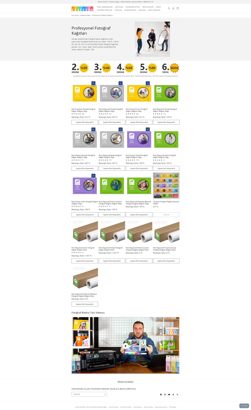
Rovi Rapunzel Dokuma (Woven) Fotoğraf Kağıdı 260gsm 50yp (138, 203)
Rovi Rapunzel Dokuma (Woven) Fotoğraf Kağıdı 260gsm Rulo (84, 295)
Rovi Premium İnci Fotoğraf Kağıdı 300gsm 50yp (136, 110)
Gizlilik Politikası (114, 407)
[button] (169, 8)
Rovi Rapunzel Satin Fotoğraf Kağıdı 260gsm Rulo (83, 249)
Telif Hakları (172, 407)
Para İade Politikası (126, 407)
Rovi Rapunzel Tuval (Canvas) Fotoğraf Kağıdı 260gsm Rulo (164, 249)
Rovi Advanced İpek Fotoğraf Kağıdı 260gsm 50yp (110, 156)
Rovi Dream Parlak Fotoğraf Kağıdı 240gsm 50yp (137, 156)
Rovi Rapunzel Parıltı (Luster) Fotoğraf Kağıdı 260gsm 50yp (110, 203)
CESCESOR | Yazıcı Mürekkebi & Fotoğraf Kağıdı (93, 407)
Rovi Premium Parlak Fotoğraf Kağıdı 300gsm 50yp (83, 110)
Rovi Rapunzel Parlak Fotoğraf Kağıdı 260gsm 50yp (165, 110)
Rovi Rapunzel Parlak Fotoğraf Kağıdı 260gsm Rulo (110, 249)
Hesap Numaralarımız (161, 407)
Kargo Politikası (148, 407)
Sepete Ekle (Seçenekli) (84, 122)
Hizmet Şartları (138, 407)
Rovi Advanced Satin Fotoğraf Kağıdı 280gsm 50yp (83, 156)
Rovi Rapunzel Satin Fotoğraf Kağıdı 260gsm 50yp (164, 156)
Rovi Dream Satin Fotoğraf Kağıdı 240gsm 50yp (85, 203)
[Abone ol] (104, 394)
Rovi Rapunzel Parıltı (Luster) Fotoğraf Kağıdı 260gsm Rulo (137, 249)
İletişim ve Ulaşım (125, 381)
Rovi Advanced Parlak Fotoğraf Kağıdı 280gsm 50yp (111, 110)
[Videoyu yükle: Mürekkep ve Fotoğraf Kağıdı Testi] (125, 346)
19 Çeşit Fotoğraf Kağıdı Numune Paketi (166, 203)
